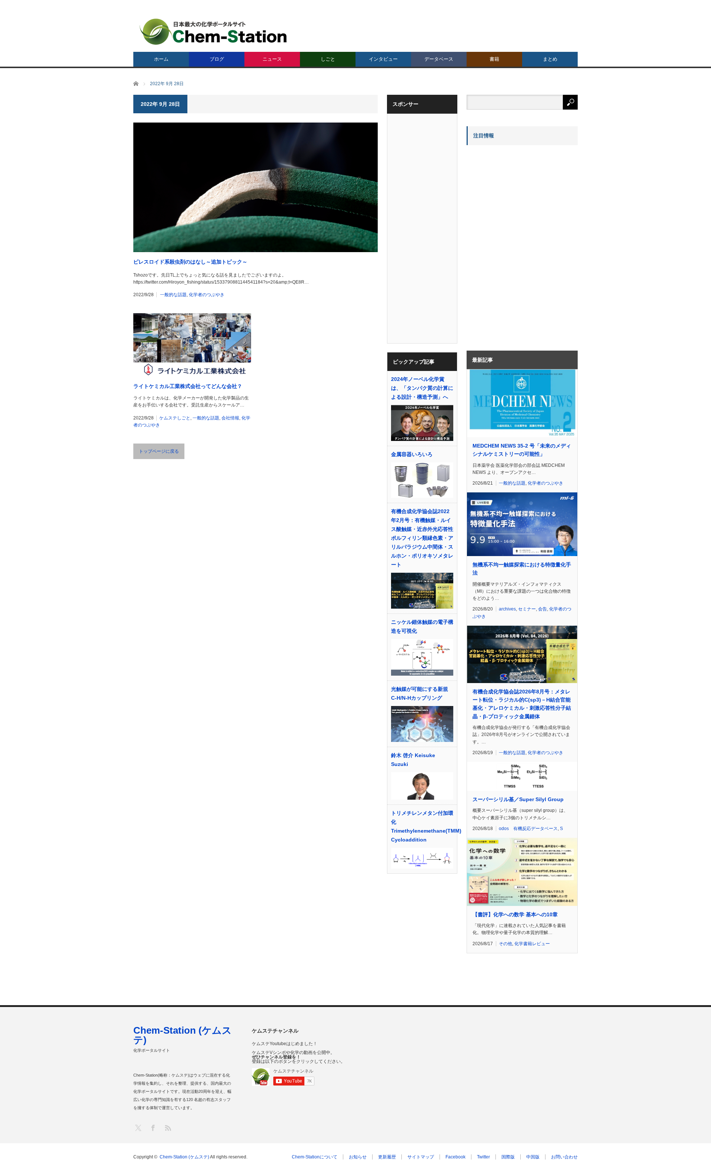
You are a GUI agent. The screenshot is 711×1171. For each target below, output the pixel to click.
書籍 (494, 59)
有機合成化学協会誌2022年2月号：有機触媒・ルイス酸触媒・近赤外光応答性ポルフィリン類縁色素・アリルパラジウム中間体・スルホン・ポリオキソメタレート (422, 538)
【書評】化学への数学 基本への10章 (515, 914)
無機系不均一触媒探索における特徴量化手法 (522, 569)
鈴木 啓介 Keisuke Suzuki (413, 759)
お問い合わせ (564, 1157)
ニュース (272, 59)
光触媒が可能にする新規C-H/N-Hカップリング (419, 693)
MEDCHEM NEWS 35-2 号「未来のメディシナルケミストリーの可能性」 (522, 450)
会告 (542, 609)
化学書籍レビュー (532, 943)
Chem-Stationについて (314, 1157)
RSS (167, 1127)
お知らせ (358, 1157)
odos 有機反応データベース (528, 828)
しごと (328, 59)
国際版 (508, 1157)
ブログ (217, 59)
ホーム (161, 59)
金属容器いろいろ (412, 454)
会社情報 (230, 418)
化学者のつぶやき (206, 294)
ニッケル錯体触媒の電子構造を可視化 (422, 626)
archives (507, 609)
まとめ (550, 59)
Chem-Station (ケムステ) (182, 1035)
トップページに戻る (159, 451)
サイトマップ (420, 1157)
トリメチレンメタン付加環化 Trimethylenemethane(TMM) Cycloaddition (422, 826)
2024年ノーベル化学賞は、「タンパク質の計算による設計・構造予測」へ (422, 388)
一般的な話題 (173, 294)
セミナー (527, 609)
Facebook (455, 1157)
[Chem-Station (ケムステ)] (214, 32)
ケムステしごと (174, 418)
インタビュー (383, 59)
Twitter (483, 1157)
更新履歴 (387, 1157)
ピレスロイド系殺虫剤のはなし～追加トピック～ (190, 262)
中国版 (533, 1157)
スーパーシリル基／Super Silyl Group (518, 799)
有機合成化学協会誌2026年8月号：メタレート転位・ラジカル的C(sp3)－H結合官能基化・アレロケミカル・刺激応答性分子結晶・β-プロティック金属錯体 (522, 704)
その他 (505, 943)
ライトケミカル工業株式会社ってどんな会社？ (187, 386)
